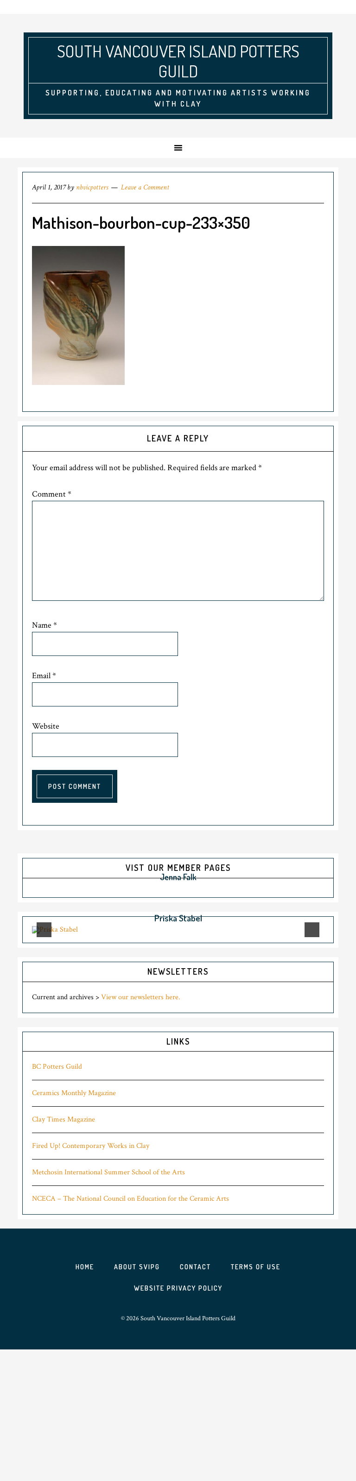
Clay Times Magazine (63, 1119)
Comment (51, 494)
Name (44, 625)
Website (45, 726)
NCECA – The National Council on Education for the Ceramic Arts (130, 1199)
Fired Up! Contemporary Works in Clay (90, 1146)
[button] (100, 877)
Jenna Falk (178, 877)
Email (44, 675)
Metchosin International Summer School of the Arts (108, 1172)
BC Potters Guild (57, 1066)
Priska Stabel (178, 918)
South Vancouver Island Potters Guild (178, 61)
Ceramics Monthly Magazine (74, 1093)
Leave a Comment (145, 187)
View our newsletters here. (140, 997)
